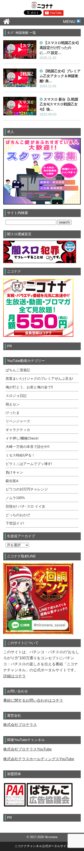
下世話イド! (15, 523)
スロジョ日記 (16, 396)
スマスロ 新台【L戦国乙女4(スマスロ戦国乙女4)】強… (59, 104)
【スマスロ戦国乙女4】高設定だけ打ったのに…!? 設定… (60, 48)
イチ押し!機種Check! (22, 438)
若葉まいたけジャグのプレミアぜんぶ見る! (39, 378)
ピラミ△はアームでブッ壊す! (29, 464)
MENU (70, 21)
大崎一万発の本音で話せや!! (27, 447)
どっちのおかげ (18, 515)
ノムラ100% (15, 498)
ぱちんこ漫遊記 (18, 370)
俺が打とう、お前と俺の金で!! (29, 387)
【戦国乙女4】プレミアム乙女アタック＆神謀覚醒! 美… (60, 76)
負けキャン (14, 472)
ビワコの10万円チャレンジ (27, 489)
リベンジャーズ (18, 421)
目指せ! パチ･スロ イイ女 (25, 506)
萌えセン (13, 404)
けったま (13, 413)
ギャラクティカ (18, 430)
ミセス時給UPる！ (20, 455)
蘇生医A (12, 481)
